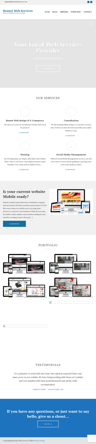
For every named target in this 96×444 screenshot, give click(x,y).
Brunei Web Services (18, 11)
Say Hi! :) (48, 424)
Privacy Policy (39, 440)
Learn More (48, 69)
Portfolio (76, 12)
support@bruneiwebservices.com (16, 2)
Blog (55, 12)
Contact (88, 12)
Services (64, 12)
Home (47, 12)
